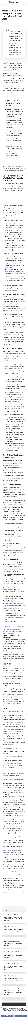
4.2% (6, 75)
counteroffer (16, 500)
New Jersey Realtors (12, 263)
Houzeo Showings (18, 472)
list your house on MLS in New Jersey (14, 406)
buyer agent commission (15, 436)
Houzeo (13, 410)
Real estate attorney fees (11, 624)
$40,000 (15, 364)
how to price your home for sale (11, 343)
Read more (6, 920)
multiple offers (11, 514)
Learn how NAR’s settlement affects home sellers (15, 54)
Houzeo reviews (10, 701)
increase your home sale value (12, 358)
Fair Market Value (11, 280)
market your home (15, 355)
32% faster (7, 381)
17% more (21, 394)
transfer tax (14, 617)
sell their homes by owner (12, 146)
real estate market (9, 666)
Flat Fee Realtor (20, 694)
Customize (14, 1018)
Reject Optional (7, 1015)
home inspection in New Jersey (13, 538)
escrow (15, 653)
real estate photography (17, 377)
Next (24, 892)
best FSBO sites (16, 247)
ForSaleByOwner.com (18, 426)
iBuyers (21, 287)
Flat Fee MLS (8, 696)
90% (10, 386)
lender (4, 593)
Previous (5, 892)
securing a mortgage (8, 589)
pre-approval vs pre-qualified (12, 527)
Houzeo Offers (19, 552)
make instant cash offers (11, 290)
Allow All (21, 1015)
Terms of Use (10, 1012)
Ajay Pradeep (16, 963)
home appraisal (18, 536)
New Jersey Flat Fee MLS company (12, 735)
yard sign (16, 437)
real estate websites (19, 397)
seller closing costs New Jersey (16, 608)
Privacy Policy (17, 1012)
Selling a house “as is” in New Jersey (14, 271)
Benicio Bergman (17, 914)
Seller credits (8, 626)
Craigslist (7, 426)
